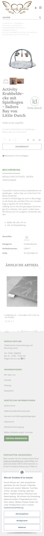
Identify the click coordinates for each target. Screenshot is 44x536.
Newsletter (9, 390)
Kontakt (7, 380)
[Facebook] (22, 358)
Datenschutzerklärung (13, 461)
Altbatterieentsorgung (14, 427)
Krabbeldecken (30, 244)
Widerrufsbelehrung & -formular (18, 432)
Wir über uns (10, 375)
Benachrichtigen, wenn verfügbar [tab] (17, 178)
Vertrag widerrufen (16, 438)
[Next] (40, 268)
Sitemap (7, 385)
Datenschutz (9, 405)
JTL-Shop (34, 533)
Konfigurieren (22, 521)
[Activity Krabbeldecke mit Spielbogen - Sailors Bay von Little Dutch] (22, 57)
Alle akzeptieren (22, 514)
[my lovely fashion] (17, 7)
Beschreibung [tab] (11, 169)
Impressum (9, 421)
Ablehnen (22, 527)
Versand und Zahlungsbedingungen (20, 416)
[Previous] (34, 268)
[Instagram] (24, 358)
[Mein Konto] (35, 7)
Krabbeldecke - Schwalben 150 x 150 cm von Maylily (21, 316)
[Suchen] (40, 17)
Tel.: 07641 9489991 (12, 353)
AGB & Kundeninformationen (17, 411)
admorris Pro (18, 533)
